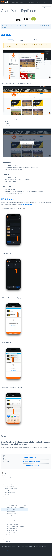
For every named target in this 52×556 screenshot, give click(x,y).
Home (16, 2)
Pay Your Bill (31, 2)
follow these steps (26, 204)
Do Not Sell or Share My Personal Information (37, 546)
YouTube (4, 552)
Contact (38, 2)
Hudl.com (10, 39)
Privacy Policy (4, 546)
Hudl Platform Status (12, 552)
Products (22, 2)
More (44, 2)
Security (8, 547)
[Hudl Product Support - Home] (4, 2)
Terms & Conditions (12, 546)
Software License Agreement (22, 546)
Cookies (3, 547)
